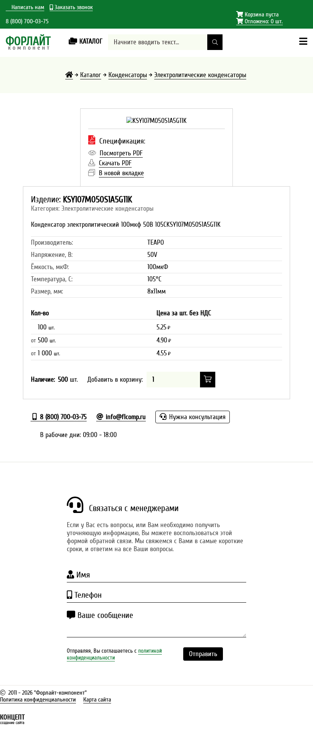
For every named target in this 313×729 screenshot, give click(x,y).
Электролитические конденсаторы (200, 75)
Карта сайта (97, 699)
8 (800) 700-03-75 (27, 21)
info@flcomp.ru (125, 417)
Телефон (87, 595)
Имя (82, 575)
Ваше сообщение (104, 615)
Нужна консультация (196, 417)
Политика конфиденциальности (38, 699)
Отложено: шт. (259, 21)
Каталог (90, 75)
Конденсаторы (127, 75)
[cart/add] (207, 379)
